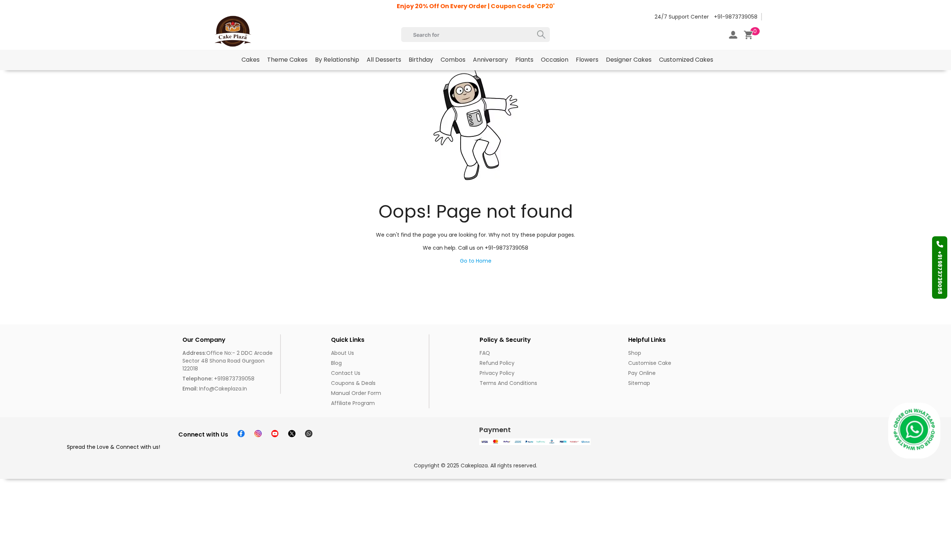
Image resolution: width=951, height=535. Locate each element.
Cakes (250, 59)
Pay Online (642, 373)
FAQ (485, 353)
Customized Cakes (686, 59)
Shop (634, 353)
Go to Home (475, 261)
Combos (453, 59)
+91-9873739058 (735, 16)
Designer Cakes (629, 59)
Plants (524, 59)
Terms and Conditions (508, 383)
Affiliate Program (353, 403)
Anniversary (490, 59)
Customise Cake (649, 363)
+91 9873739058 (940, 272)
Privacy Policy (497, 373)
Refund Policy (497, 363)
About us (342, 353)
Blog (336, 363)
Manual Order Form (356, 393)
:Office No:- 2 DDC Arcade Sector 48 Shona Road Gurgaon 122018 (227, 360)
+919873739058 (218, 378)
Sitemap (639, 383)
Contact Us (345, 373)
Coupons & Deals (353, 383)
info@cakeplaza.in (214, 388)
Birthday (421, 59)
